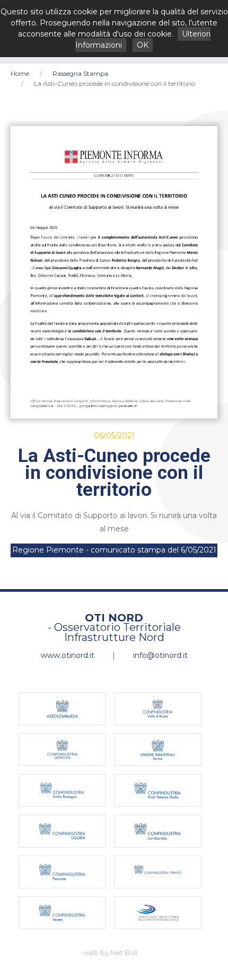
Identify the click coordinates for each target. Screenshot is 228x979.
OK (142, 45)
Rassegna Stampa (80, 73)
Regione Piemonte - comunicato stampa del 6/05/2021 (114, 550)
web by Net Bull (110, 952)
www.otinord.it (67, 655)
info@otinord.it (160, 655)
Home (20, 73)
